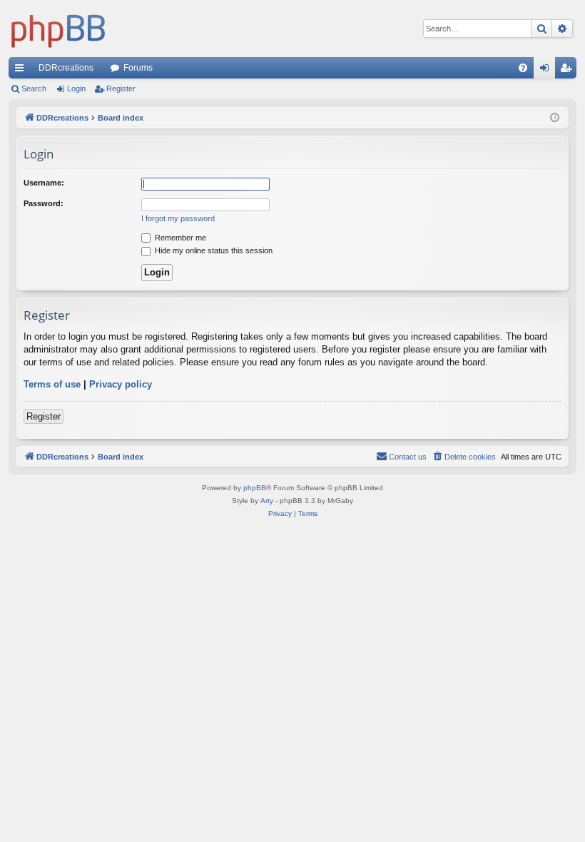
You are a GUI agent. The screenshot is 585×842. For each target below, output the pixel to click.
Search (33, 88)
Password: (43, 203)
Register (121, 88)
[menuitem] (523, 67)
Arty (266, 500)
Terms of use (52, 384)
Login (76, 88)
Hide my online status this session (213, 250)
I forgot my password (178, 218)
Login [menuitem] (547, 70)
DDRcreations (66, 68)
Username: (44, 182)
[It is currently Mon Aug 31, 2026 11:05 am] (554, 118)
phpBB (254, 488)
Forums (138, 68)
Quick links (22, 70)
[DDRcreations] (58, 28)
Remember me (179, 237)
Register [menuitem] (568, 70)
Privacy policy (120, 384)
